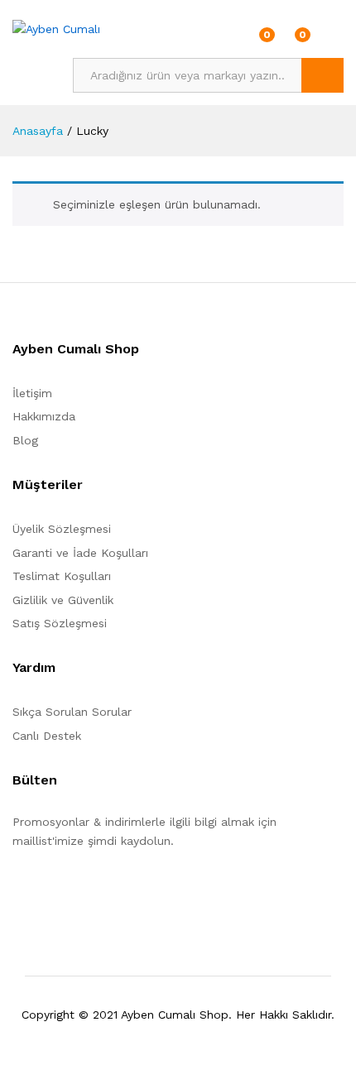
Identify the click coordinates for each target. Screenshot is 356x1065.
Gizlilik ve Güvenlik (62, 600)
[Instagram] (119, 892)
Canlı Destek (46, 735)
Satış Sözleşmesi (59, 623)
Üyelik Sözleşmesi (61, 528)
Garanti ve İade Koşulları (80, 552)
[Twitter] (42, 892)
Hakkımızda (43, 416)
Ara (322, 75)
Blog (25, 440)
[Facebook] (17, 892)
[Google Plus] (68, 892)
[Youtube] (94, 892)
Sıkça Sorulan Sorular (72, 711)
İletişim (32, 393)
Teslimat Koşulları (61, 576)
